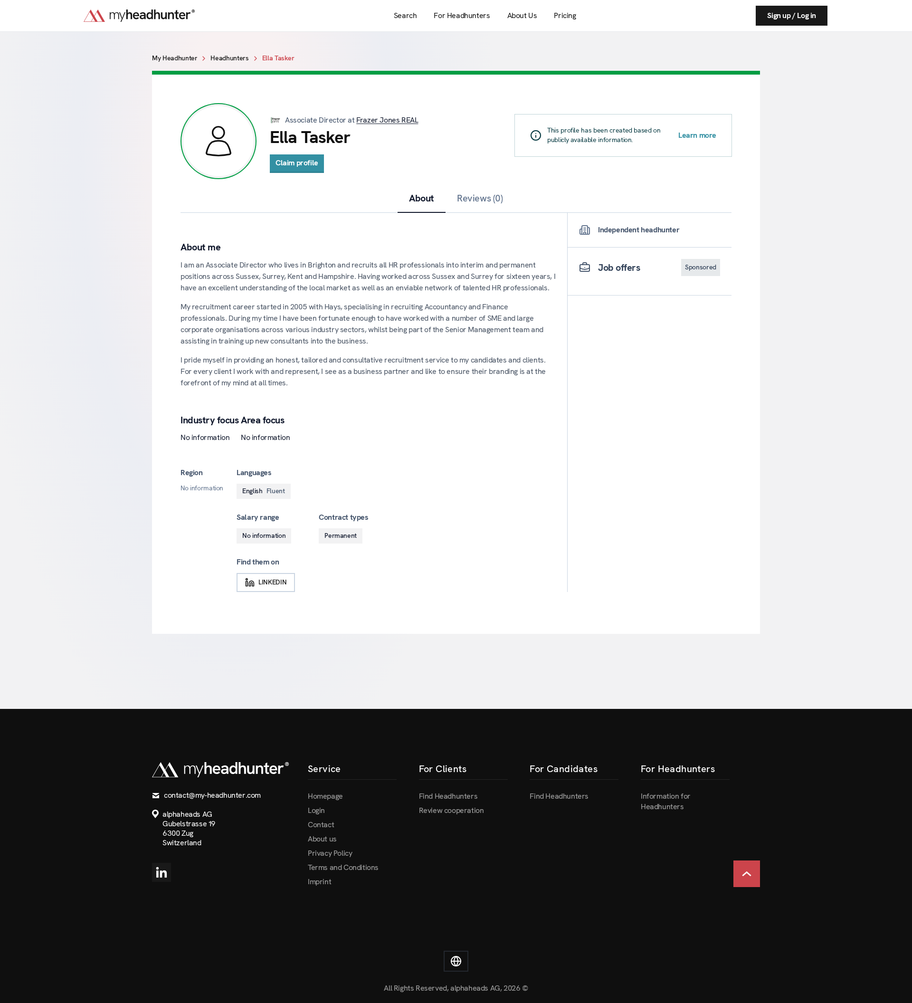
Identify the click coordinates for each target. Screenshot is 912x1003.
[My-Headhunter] (149, 15)
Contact (321, 825)
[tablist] (456, 198)
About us (322, 839)
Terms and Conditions (343, 867)
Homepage (325, 796)
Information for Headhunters (666, 801)
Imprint (319, 882)
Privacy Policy (330, 853)
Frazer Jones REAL (387, 120)
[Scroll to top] (746, 873)
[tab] (422, 198)
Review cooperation (451, 810)
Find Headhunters (448, 796)
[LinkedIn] (161, 872)
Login (316, 810)
